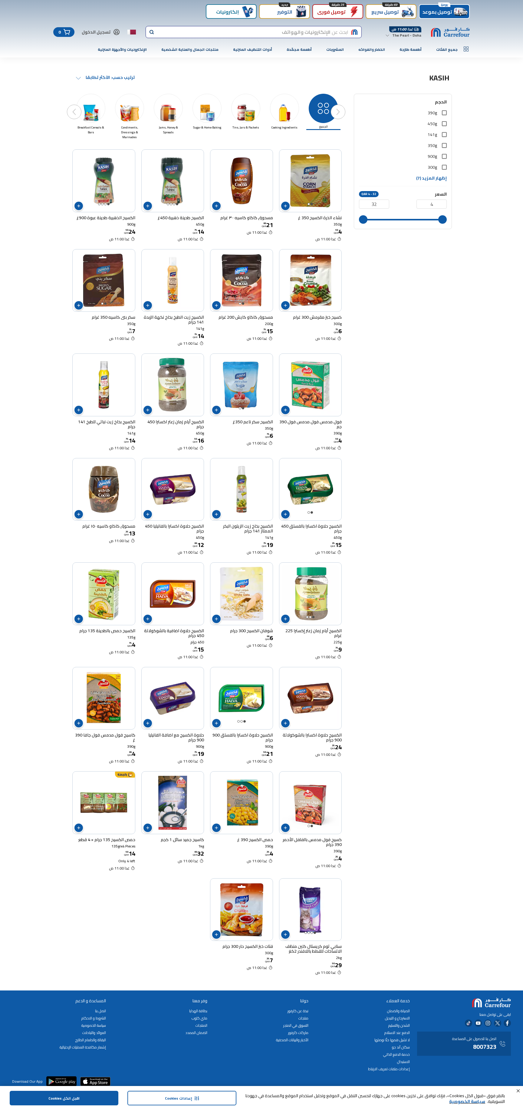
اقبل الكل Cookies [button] (64, 1098)
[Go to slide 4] (168, 204)
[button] (518, 1090)
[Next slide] (80, 106)
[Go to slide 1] (312, 204)
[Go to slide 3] (171, 204)
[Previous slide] (344, 106)
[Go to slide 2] (309, 204)
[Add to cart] (285, 206)
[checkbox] (444, 112)
